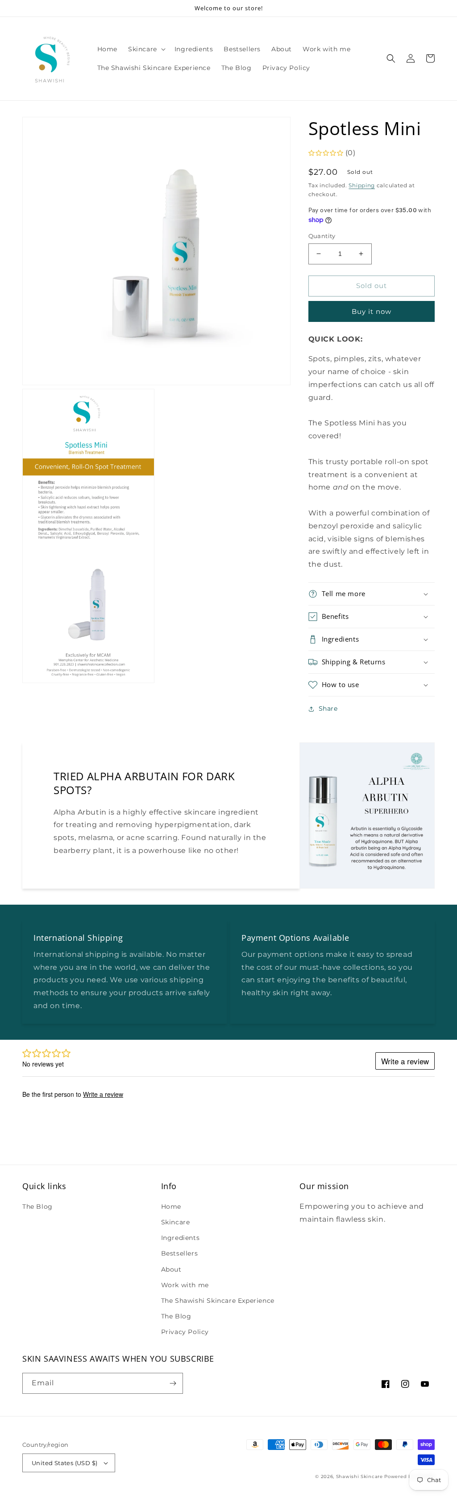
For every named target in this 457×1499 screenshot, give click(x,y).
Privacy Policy (185, 1332)
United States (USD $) (64, 1462)
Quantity (322, 235)
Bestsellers (179, 1253)
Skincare (175, 1222)
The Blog (37, 1206)
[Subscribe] (173, 1383)
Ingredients (180, 1238)
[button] (146, 49)
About (171, 1269)
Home (171, 1206)
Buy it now (371, 311)
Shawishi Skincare (359, 1476)
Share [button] (328, 708)
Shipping (362, 185)
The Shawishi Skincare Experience (217, 1301)
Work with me (185, 1285)
